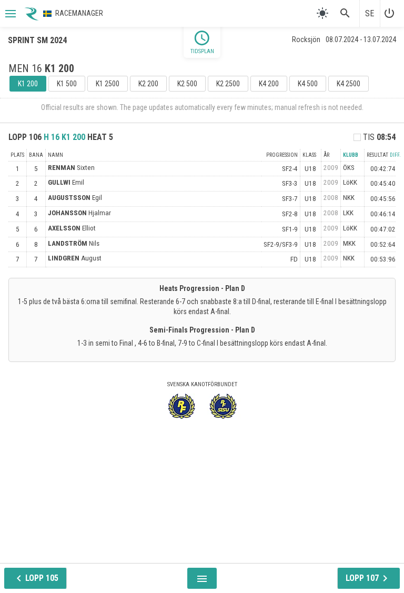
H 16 (64, 137)
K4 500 (308, 83)
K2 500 (187, 83)
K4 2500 (348, 83)
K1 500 (67, 83)
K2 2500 (228, 83)
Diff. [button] (395, 155)
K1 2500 (107, 83)
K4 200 (269, 83)
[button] (9, 14)
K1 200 (28, 83)
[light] (322, 13)
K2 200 (148, 83)
